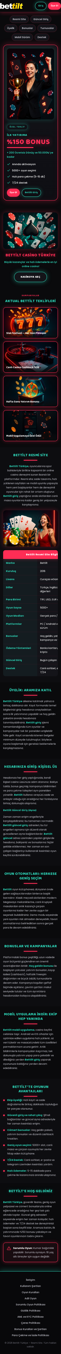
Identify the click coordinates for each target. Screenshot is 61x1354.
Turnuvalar (47, 28)
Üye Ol (54, 6)
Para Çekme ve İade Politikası (30, 1335)
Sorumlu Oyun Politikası (30, 1304)
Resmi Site (19, 19)
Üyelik (10, 28)
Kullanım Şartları (30, 1286)
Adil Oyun (30, 1298)
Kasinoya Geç (30, 277)
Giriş (40, 6)
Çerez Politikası (30, 1323)
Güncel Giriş (40, 19)
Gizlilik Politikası (30, 1310)
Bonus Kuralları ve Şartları (30, 1329)
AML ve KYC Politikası (30, 1317)
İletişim (30, 1280)
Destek (42, 37)
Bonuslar (27, 28)
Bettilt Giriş (31, 192)
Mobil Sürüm (22, 37)
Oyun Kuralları (30, 1292)
